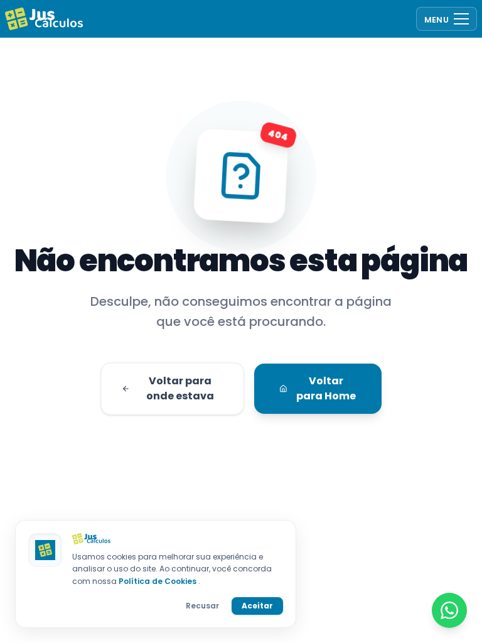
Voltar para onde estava (180, 388)
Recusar (202, 605)
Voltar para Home (326, 388)
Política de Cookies (158, 581)
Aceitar (257, 605)
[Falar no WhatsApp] (449, 610)
